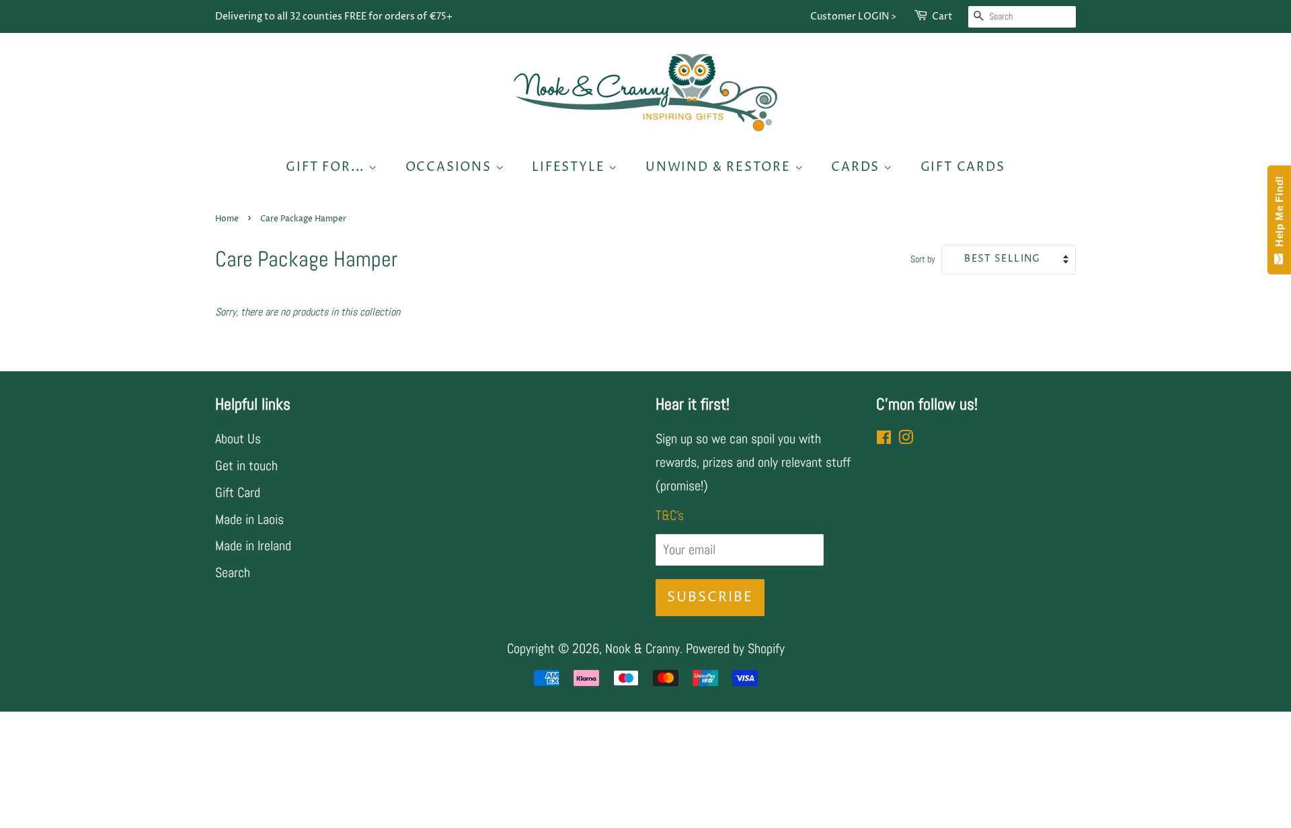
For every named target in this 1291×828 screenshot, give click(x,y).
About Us (238, 438)
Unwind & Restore (720, 167)
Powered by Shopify (735, 648)
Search (232, 572)
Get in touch (246, 465)
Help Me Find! (1279, 215)
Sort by (922, 259)
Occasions (450, 167)
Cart (942, 16)
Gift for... (327, 167)
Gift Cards (963, 167)
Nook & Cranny (642, 648)
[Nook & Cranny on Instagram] (905, 438)
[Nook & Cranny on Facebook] (884, 438)
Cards (857, 167)
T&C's (670, 515)
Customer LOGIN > (853, 16)
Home (227, 219)
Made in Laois (249, 519)
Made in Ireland (253, 545)
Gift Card (237, 492)
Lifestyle (570, 167)
